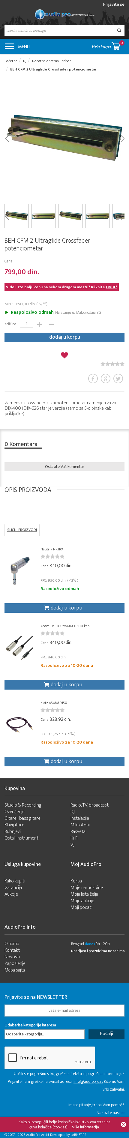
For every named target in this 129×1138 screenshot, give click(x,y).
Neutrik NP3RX (51, 549)
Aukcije (11, 894)
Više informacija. (86, 1127)
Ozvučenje (14, 812)
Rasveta (78, 832)
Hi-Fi (74, 838)
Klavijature (14, 825)
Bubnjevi (12, 832)
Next (122, 138)
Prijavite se (113, 4)
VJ (72, 845)
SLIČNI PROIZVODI (22, 529)
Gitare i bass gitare (22, 818)
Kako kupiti (14, 881)
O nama (11, 944)
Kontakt (12, 950)
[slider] (112, 363)
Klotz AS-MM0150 (53, 703)
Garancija (13, 888)
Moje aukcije (82, 901)
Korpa (76, 881)
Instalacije (79, 818)
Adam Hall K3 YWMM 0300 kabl (65, 626)
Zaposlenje (15, 964)
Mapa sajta (14, 970)
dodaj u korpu (64, 337)
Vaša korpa (107, 45)
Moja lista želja (84, 894)
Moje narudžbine (86, 888)
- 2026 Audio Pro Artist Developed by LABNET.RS (51, 1135)
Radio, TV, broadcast (89, 805)
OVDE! (111, 287)
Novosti (12, 957)
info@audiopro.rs (88, 1081)
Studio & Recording (22, 805)
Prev (6, 138)
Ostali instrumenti (21, 838)
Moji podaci (81, 907)
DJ (72, 812)
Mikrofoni (80, 825)
